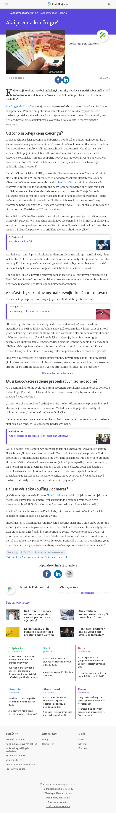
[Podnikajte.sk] (58, 4)
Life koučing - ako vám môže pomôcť (29, 311)
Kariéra (82, 744)
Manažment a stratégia (53, 12)
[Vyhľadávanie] (109, 4)
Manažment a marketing (24, 12)
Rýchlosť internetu (15, 755)
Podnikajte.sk (50, 789)
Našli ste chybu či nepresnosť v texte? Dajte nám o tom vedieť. (37, 557)
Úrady (45, 739)
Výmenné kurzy (14, 760)
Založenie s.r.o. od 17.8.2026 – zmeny (58, 674)
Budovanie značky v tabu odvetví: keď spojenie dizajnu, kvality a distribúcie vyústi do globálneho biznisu (23, 672)
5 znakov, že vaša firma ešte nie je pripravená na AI (57, 714)
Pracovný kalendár (15, 769)
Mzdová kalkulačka (15, 739)
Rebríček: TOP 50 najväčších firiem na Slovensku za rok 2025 (22, 701)
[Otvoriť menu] (7, 4)
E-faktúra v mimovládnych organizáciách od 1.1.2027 (92, 675)
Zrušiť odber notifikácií (58, 806)
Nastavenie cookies (58, 802)
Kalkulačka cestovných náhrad (21, 744)
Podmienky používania (58, 797)
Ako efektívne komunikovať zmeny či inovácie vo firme (93, 614)
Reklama (82, 739)
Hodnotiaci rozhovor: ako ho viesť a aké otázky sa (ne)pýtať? (91, 632)
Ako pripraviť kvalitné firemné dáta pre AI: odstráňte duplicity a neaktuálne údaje (54, 702)
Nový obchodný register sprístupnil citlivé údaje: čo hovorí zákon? (91, 700)
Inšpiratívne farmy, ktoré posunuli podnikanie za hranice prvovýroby (21, 659)
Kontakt (82, 748)
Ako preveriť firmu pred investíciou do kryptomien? (22, 712)
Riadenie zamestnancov (49, 552)
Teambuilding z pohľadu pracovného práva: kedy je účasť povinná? (91, 712)
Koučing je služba (16, 106)
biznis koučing (65, 182)
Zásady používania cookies (58, 793)
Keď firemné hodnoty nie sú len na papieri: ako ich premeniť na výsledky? (37, 615)
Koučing (12, 552)
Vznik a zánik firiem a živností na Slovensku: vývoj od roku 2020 (57, 661)
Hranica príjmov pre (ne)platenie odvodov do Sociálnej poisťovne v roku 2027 (91, 662)
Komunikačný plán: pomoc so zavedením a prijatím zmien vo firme (39, 632)
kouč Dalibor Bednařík (61, 495)
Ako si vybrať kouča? (20, 241)
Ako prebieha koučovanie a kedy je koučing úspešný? (38, 435)
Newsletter (48, 744)
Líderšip (26, 552)
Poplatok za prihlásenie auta (20, 764)
